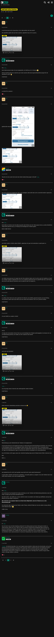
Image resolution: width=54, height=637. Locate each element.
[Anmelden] (48, 2)
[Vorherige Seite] (2, 18)
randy (4, 546)
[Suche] (44, 2)
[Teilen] (51, 16)
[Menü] (51, 2)
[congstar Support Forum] (4, 2)
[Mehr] (51, 27)
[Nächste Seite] (12, 18)
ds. (5, 67)
